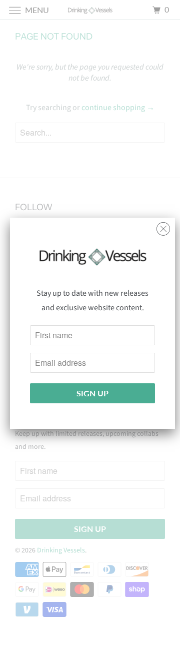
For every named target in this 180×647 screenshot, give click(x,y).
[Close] (163, 226)
